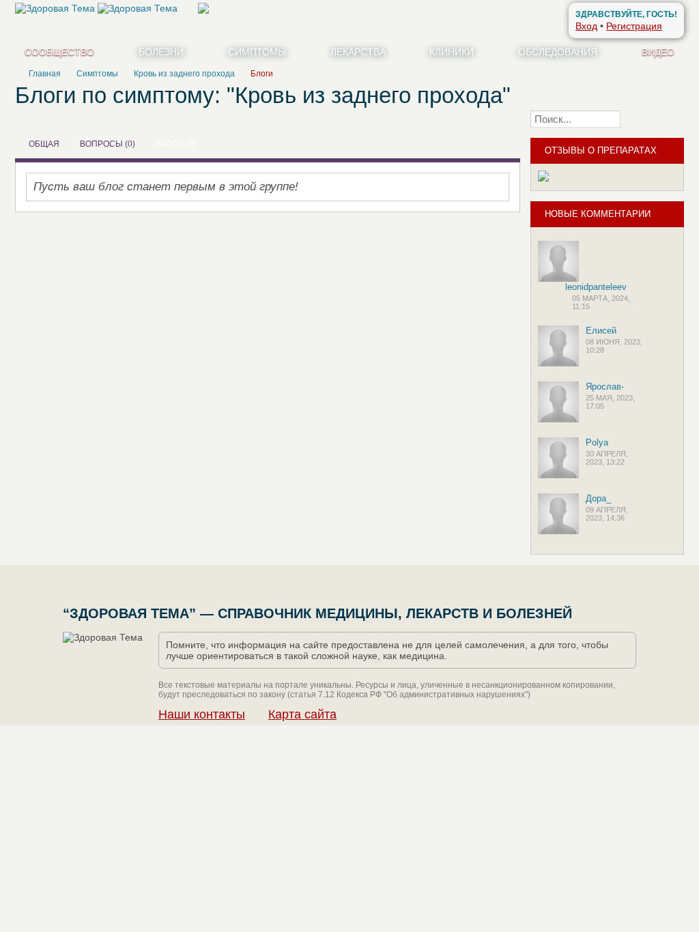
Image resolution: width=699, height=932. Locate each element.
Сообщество (59, 51)
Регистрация (634, 25)
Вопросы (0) (107, 144)
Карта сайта (302, 714)
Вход (586, 25)
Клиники (451, 51)
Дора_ (598, 498)
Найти (656, 118)
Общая (44, 144)
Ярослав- (605, 386)
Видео (658, 51)
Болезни (161, 51)
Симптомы (257, 51)
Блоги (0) (176, 144)
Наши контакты (201, 714)
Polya (597, 442)
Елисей (601, 330)
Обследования (557, 51)
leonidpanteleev (596, 287)
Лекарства (358, 51)
